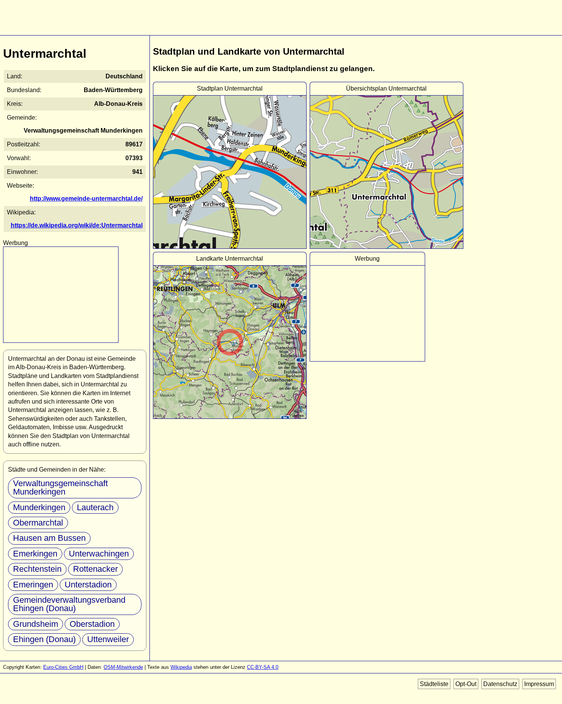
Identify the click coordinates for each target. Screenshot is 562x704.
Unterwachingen (99, 553)
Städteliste (434, 684)
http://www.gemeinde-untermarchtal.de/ (86, 198)
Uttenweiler (108, 639)
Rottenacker (95, 569)
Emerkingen (35, 553)
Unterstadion (88, 584)
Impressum (539, 684)
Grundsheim (35, 624)
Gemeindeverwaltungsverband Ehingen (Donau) (69, 604)
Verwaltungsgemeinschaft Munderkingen (60, 487)
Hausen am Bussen (49, 538)
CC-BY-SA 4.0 (262, 667)
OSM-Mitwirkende (123, 667)
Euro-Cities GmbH (63, 667)
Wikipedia (181, 667)
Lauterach (95, 507)
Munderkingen (39, 507)
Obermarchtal (38, 522)
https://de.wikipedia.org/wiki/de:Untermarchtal (77, 225)
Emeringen (33, 584)
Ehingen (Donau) (44, 639)
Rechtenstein (37, 569)
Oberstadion (92, 624)
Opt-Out (465, 684)
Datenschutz (500, 684)
